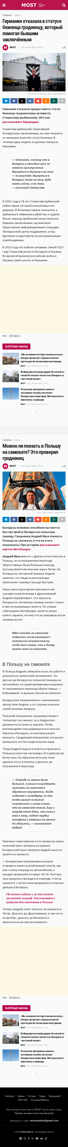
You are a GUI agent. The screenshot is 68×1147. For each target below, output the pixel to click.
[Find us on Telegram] (20, 1138)
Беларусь (14, 335)
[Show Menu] (4, 5)
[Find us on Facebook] (28, 1138)
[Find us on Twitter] (32, 1138)
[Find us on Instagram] (25, 1138)
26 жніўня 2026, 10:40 (38, 383)
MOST (13, 47)
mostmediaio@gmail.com (44, 1120)
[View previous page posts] (31, 412)
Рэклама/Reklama (40, 1099)
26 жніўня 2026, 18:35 (38, 366)
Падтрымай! (55, 1096)
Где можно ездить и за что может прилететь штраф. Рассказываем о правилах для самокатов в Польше (30, 898)
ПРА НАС (23, 1099)
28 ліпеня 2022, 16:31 (32, 465)
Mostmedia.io (27, 1131)
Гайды (42, 1096)
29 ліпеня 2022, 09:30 (32, 47)
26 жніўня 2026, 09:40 (38, 404)
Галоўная (6, 15)
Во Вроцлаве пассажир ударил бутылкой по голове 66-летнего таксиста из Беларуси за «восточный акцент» (42, 375)
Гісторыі (32, 1096)
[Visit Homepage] (34, 5)
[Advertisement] (34, 299)
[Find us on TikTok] (46, 1138)
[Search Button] (64, 5)
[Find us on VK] (41, 1138)
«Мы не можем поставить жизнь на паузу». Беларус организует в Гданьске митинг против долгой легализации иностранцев (42, 358)
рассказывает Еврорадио (20, 121)
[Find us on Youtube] (37, 1138)
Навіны (17, 15)
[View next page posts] (36, 412)
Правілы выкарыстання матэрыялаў (34, 1113)
